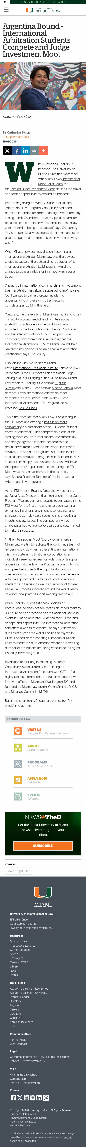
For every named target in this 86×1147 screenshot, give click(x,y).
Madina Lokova (62, 388)
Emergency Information (23, 1114)
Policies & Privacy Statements (27, 1061)
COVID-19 (15, 1013)
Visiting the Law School (24, 1074)
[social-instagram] (32, 1097)
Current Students (20, 950)
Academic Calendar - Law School (29, 988)
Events (14, 975)
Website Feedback (20, 1125)
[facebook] (16, 150)
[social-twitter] (20, 1097)
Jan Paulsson (28, 408)
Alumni (14, 954)
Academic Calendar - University (28, 993)
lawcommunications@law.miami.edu (31, 928)
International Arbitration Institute (35, 368)
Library (14, 966)
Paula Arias (16, 495)
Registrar (15, 1005)
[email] (34, 150)
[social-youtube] (26, 1097)
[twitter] (7, 150)
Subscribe (43, 846)
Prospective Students (22, 945)
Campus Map (18, 1079)
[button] (77, 1136)
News (13, 970)
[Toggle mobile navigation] (6, 10)
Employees (16, 958)
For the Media (18, 1040)
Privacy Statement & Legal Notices (29, 1118)
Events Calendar (19, 997)
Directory (15, 1001)
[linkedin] (25, 150)
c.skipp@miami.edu (16, 137)
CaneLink (15, 1018)
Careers (14, 1009)
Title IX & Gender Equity (23, 1122)
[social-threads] (46, 1097)
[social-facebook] (13, 1097)
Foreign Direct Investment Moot (32, 189)
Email (13, 1026)
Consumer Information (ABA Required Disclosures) (40, 1057)
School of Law (18, 941)
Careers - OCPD (19, 962)
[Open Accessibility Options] (5, 2)
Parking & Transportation (25, 1083)
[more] (43, 150)
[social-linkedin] (39, 1097)
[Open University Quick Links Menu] (81, 2)
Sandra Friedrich (23, 476)
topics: (10, 864)
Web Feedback (19, 1044)
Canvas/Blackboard (21, 1022)
